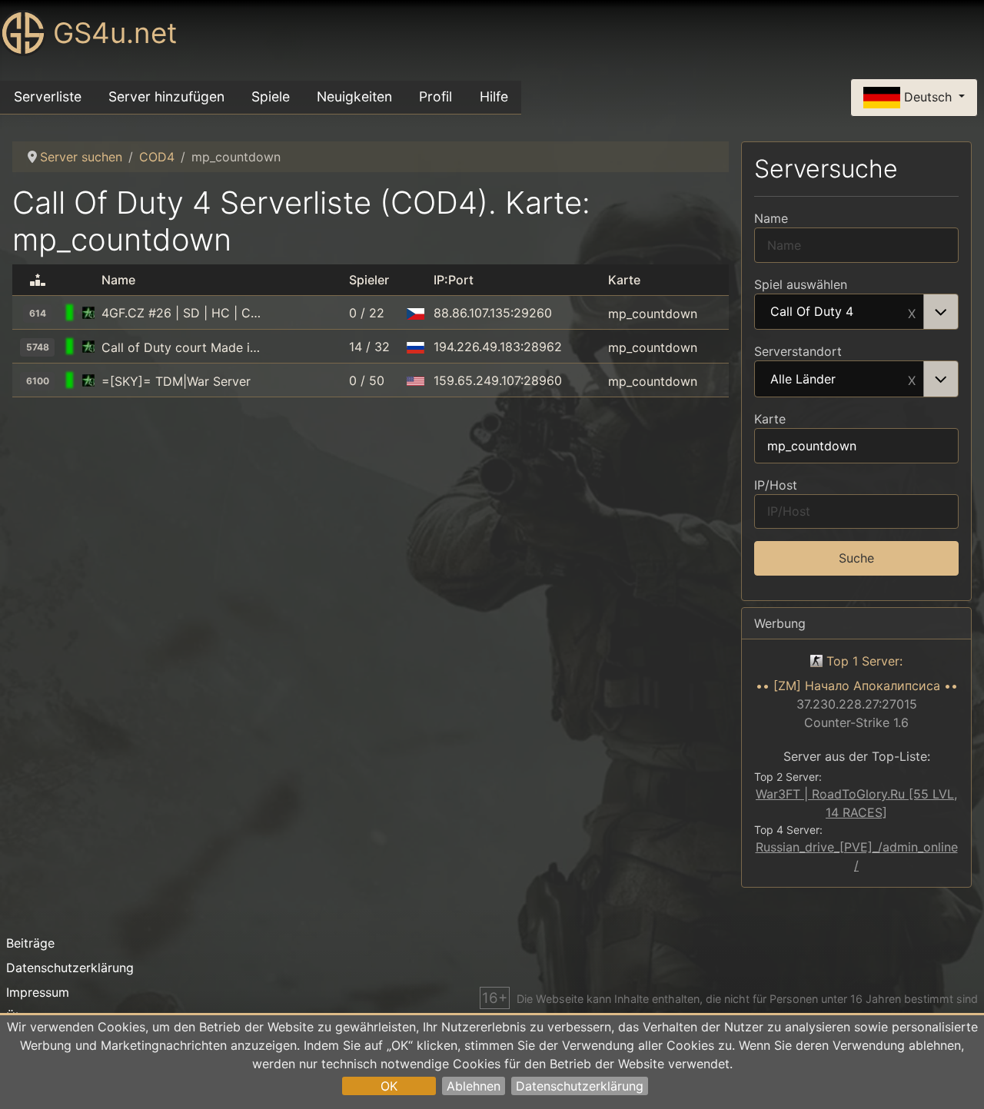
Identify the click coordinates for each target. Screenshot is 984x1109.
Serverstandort (798, 351)
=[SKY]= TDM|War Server (176, 381)
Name (771, 218)
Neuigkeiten (354, 96)
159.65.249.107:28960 (498, 380)
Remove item (911, 312)
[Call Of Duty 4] (88, 312)
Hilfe (494, 96)
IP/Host (775, 485)
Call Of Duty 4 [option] (811, 312)
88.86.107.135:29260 (493, 312)
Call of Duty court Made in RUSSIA (182, 347)
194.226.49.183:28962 (498, 346)
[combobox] (856, 312)
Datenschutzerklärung (579, 1086)
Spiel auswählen (800, 284)
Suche (856, 558)
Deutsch (928, 96)
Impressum (37, 992)
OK (389, 1086)
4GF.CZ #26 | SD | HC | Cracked (182, 312)
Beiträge (30, 943)
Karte (770, 419)
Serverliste (47, 96)
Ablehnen (473, 1086)
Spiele (270, 96)
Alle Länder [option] (803, 379)
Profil (435, 96)
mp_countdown (652, 312)
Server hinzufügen (166, 96)
